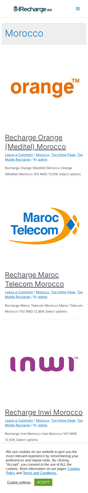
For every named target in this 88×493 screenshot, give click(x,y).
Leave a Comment (19, 155)
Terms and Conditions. (40, 473)
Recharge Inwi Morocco (44, 412)
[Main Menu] (78, 9)
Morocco (42, 155)
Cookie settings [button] (19, 482)
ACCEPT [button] (43, 482)
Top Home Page (63, 155)
